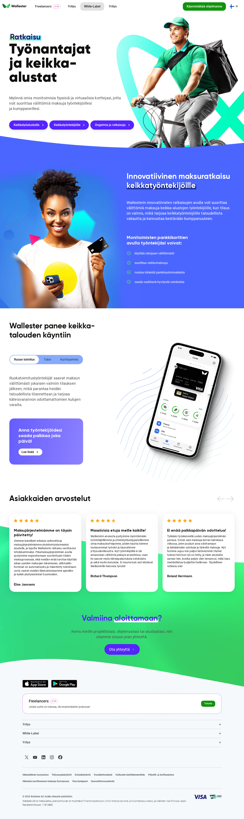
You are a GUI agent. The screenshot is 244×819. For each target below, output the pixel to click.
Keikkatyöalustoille (26, 125)
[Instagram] (52, 757)
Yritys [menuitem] (72, 6)
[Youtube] (35, 757)
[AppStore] (35, 684)
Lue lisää (28, 452)
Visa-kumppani (80, 781)
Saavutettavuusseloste (102, 781)
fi (237, 6)
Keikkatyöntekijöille (67, 125)
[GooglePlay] (64, 684)
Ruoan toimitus (24, 359)
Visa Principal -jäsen (176, 801)
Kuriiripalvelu (69, 359)
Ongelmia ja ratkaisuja (110, 125)
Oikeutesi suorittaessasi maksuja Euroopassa (45, 781)
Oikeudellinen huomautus (35, 774)
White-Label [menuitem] (92, 6)
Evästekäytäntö (83, 774)
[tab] (122, 724)
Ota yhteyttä (119, 649)
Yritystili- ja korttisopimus (161, 774)
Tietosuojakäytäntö (62, 774)
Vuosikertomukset (103, 774)
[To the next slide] (230, 498)
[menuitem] (14, 6)
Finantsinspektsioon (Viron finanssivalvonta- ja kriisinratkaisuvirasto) (118, 801)
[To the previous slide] (221, 498)
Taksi (47, 359)
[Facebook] (60, 757)
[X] (26, 757)
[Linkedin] (43, 757)
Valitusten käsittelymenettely (130, 774)
